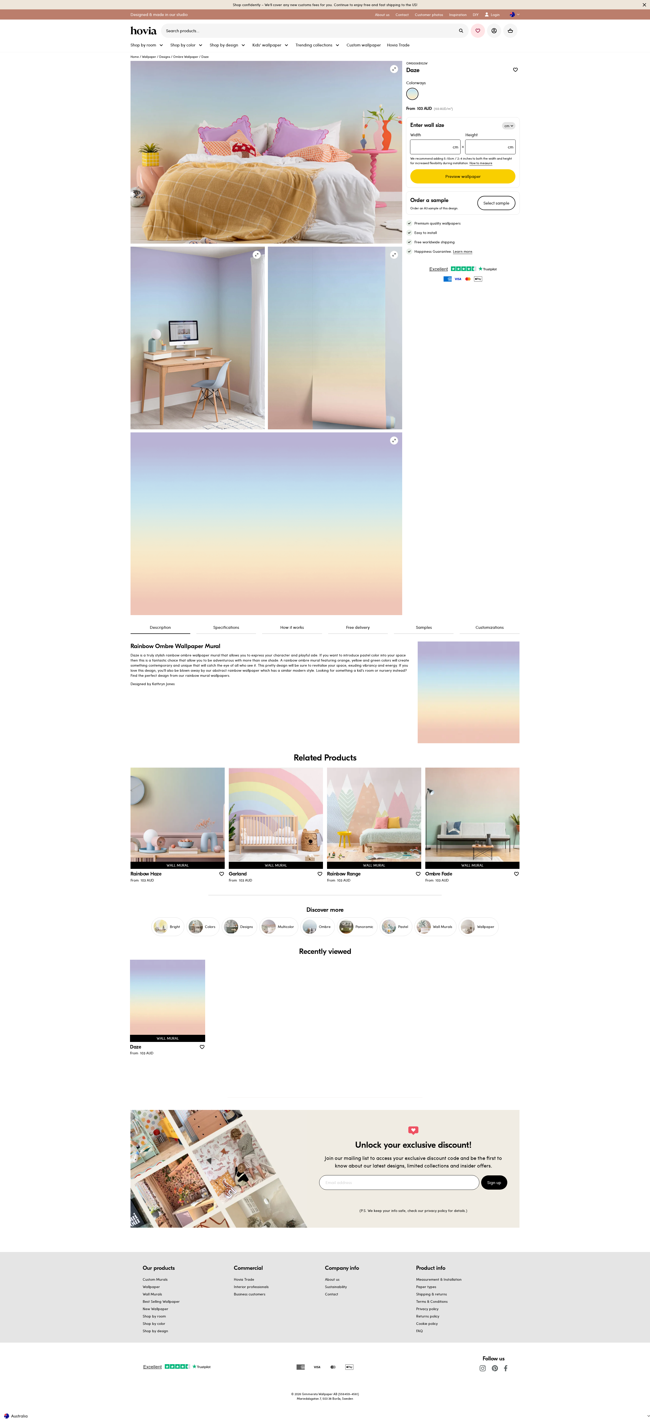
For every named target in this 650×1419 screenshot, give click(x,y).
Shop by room (154, 1316)
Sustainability (336, 1286)
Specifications (226, 627)
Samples (424, 627)
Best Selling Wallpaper (161, 1301)
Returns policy (427, 1316)
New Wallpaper (155, 1308)
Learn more (462, 251)
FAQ (419, 1330)
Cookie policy (427, 1323)
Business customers (249, 1294)
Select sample (496, 203)
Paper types (426, 1286)
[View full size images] (394, 69)
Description (160, 627)
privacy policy (436, 1210)
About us (332, 1279)
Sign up (494, 1182)
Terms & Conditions (432, 1301)
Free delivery (358, 627)
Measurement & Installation (439, 1279)
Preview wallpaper (463, 176)
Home (135, 57)
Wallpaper (149, 57)
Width (434, 140)
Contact (331, 1294)
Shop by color (154, 1323)
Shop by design (155, 1330)
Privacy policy (427, 1308)
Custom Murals (155, 1279)
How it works (292, 627)
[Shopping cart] (510, 31)
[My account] (494, 31)
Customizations (490, 627)
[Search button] (461, 31)
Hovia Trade (244, 1279)
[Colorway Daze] (412, 94)
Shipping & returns (431, 1294)
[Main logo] (145, 31)
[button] (512, 14)
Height (489, 140)
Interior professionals (251, 1286)
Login (495, 14)
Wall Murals (152, 1294)
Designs (164, 57)
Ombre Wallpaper (185, 57)
